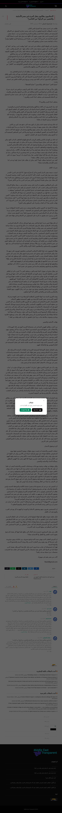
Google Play (24, 410)
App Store (36, 410)
